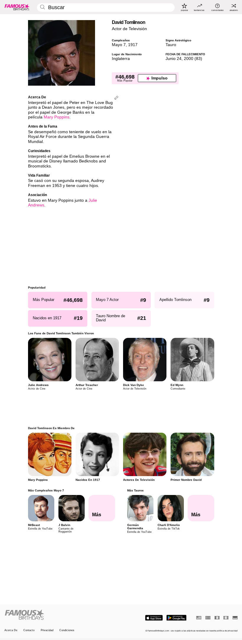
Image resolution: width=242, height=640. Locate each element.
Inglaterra (121, 58)
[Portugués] (207, 617)
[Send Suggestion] (116, 98)
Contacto (29, 630)
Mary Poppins (56, 117)
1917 (133, 45)
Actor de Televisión (129, 29)
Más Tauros (135, 490)
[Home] (61, 615)
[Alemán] (235, 617)
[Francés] (217, 617)
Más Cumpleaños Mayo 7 (46, 490)
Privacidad (47, 630)
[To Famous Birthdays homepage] (17, 7)
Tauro (171, 45)
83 (198, 58)
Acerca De (10, 630)
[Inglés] (198, 617)
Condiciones (66, 630)
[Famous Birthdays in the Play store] (176, 618)
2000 (188, 58)
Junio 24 (174, 58)
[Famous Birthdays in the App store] (154, 618)
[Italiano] (225, 617)
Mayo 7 (119, 45)
